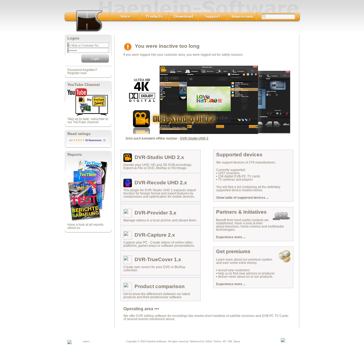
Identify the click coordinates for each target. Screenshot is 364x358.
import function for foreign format (159, 191)
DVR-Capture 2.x (155, 235)
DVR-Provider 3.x (155, 213)
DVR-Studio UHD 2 (194, 138)
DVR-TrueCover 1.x (158, 259)
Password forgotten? (82, 70)
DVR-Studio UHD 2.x (159, 157)
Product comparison (160, 286)
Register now (77, 73)
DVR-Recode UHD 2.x (161, 182)
